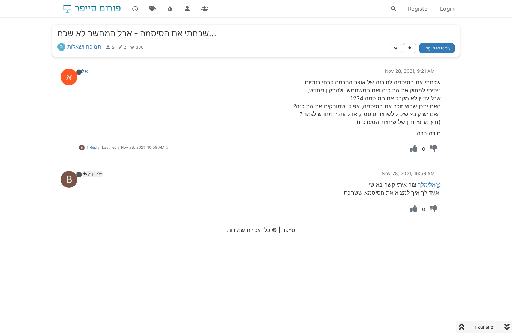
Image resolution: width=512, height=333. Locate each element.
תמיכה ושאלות (84, 46)
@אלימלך (94, 174)
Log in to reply (437, 48)
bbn (75, 173)
